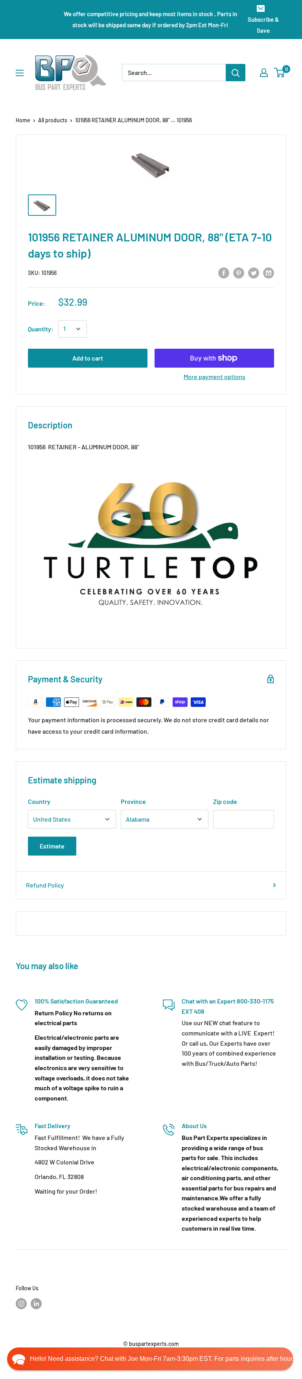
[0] (280, 72)
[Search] (235, 72)
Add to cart (87, 358)
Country (39, 801)
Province (133, 801)
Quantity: (40, 329)
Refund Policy (45, 885)
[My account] (264, 72)
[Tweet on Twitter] (253, 272)
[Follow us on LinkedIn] (36, 1303)
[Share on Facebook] (223, 272)
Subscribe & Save (263, 25)
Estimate (52, 846)
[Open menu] (20, 73)
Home (23, 120)
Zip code (225, 801)
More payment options (214, 376)
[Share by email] (268, 272)
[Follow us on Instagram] (21, 1303)
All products (52, 120)
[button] (150, 1358)
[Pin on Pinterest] (238, 272)
